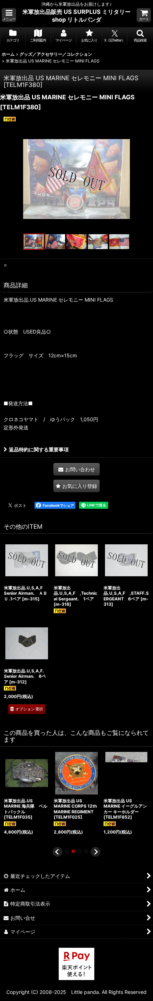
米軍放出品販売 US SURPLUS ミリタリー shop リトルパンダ (76, 15)
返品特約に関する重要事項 (39, 449)
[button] (9, 15)
